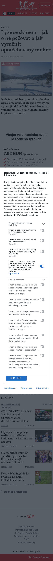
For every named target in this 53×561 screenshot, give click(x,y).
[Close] (47, 173)
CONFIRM (16, 378)
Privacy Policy (42, 388)
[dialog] (26, 281)
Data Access (26, 388)
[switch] (42, 230)
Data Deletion (10, 388)
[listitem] (26, 224)
